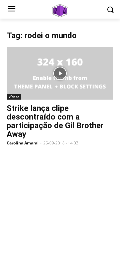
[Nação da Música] (60, 11)
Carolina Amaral (23, 143)
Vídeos (14, 96)
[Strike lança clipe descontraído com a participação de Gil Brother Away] (60, 73)
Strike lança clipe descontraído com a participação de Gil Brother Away (55, 121)
